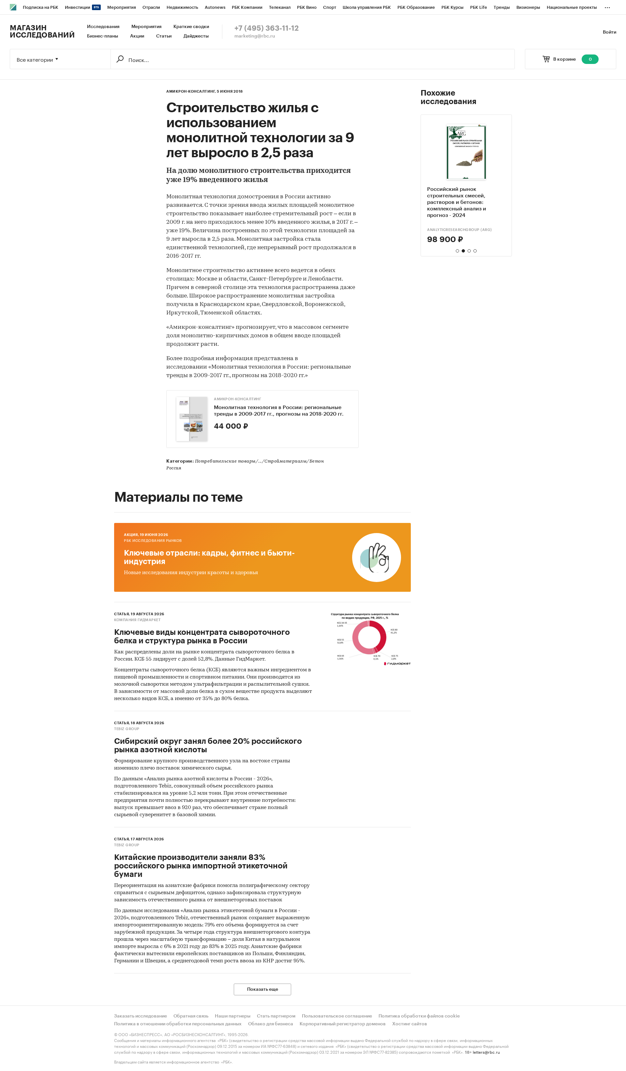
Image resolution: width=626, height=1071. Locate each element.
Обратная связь (190, 1016)
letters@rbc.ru (486, 1051)
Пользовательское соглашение (337, 1016)
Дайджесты (196, 36)
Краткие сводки (191, 26)
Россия (173, 468)
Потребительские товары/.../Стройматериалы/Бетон (259, 461)
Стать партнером (276, 1016)
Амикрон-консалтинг (237, 399)
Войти (609, 32)
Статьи (163, 36)
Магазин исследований (42, 31)
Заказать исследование (140, 1016)
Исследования (103, 26)
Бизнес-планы (102, 36)
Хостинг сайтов (409, 1024)
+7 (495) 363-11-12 (266, 28)
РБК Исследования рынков (153, 541)
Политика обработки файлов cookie (419, 1016)
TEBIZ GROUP (440, 230)
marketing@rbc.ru (254, 36)
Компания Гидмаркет (137, 620)
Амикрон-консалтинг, (191, 91)
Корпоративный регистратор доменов (343, 1024)
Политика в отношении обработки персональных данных (178, 1024)
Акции (137, 36)
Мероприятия (146, 26)
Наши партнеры (232, 1016)
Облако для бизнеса (270, 1024)
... (607, 6)
